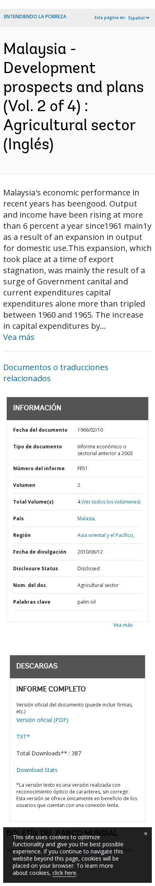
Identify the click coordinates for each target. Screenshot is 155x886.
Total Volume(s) (33, 501)
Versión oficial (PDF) (42, 720)
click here (64, 872)
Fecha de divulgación (39, 551)
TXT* (23, 736)
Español (136, 18)
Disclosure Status (35, 568)
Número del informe (39, 468)
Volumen (24, 485)
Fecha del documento (40, 430)
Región (22, 535)
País (18, 518)
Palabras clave (31, 601)
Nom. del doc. (30, 585)
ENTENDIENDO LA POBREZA (35, 16)
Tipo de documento (37, 446)
